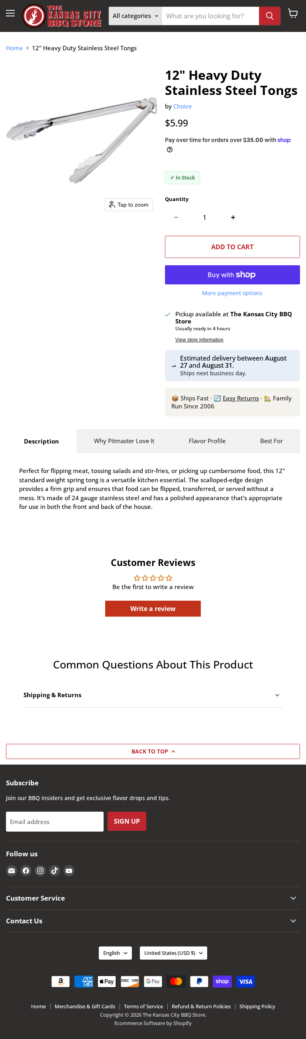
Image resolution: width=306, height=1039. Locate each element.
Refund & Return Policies (201, 1006)
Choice (182, 106)
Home (14, 48)
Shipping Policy (257, 1006)
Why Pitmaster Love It (124, 441)
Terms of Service (143, 1006)
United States (169, 952)
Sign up (127, 821)
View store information (199, 340)
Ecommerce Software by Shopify (153, 1023)
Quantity (176, 199)
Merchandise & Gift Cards (85, 1006)
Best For (271, 441)
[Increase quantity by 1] (233, 217)
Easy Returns (241, 398)
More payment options (232, 293)
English (111, 952)
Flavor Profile (207, 441)
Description (41, 441)
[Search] (269, 16)
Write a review (153, 608)
